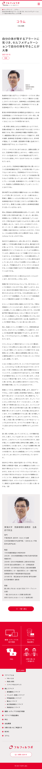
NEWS (7, 731)
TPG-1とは (10, 678)
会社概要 (8, 723)
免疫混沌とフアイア (13, 707)
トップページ (8, 9)
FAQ (6, 719)
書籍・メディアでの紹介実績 (15, 711)
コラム (16, 9)
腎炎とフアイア (12, 701)
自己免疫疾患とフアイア (15, 704)
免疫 (5, 58)
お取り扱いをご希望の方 (13, 727)
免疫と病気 (10, 681)
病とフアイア (9, 688)
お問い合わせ (22, 754)
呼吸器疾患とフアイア (14, 698)
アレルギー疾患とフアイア (15, 695)
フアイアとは (9, 675)
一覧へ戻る (23, 609)
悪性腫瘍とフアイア (13, 692)
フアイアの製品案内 (12, 715)
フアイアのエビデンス (14, 685)
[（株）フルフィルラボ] (10, 2)
